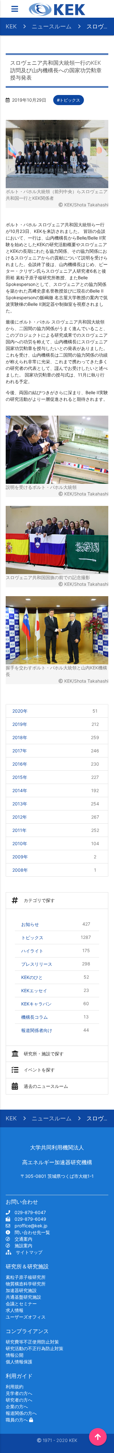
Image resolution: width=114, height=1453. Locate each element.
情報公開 (14, 1355)
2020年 (55, 711)
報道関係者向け (55, 1030)
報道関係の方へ (21, 1413)
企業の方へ (17, 1406)
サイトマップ (26, 1252)
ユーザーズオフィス (26, 1317)
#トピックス (68, 100)
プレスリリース (55, 964)
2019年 (55, 724)
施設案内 (21, 1245)
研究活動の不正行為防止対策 (34, 1348)
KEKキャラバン (55, 1003)
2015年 (55, 777)
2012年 (55, 817)
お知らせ (55, 924)
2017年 (55, 751)
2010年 (55, 843)
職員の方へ (17, 1419)
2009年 (54, 857)
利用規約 (14, 1386)
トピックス (56, 937)
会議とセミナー (21, 1303)
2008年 (54, 870)
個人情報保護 (19, 1361)
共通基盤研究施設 (23, 1297)
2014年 (55, 790)
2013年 (55, 804)
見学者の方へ (19, 1393)
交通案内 (21, 1239)
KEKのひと (55, 977)
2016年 (55, 764)
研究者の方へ (19, 1400)
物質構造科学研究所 (26, 1283)
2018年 (55, 737)
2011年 (55, 830)
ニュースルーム (52, 26)
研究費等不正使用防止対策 (32, 1341)
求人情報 (14, 1310)
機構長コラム (55, 1017)
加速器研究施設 (21, 1290)
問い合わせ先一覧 (30, 1232)
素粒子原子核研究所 (26, 1277)
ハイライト (55, 950)
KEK (11, 26)
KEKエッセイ (55, 990)
